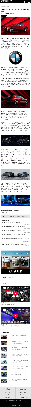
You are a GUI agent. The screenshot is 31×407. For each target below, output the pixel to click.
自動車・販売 (19, 216)
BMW (10, 216)
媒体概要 (8, 389)
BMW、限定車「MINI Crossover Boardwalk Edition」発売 (16, 245)
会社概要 (20, 402)
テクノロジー (23, 394)
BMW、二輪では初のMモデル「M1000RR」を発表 (16, 231)
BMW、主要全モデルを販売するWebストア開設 (16, 227)
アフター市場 (23, 392)
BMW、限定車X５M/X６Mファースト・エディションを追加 (16, 240)
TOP (8, 388)
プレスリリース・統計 (23, 397)
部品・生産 (25, 216)
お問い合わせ (21, 400)
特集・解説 (7, 397)
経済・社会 (14, 216)
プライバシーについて (12, 402)
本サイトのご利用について (11, 400)
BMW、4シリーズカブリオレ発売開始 (16, 223)
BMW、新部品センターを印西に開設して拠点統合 (16, 235)
